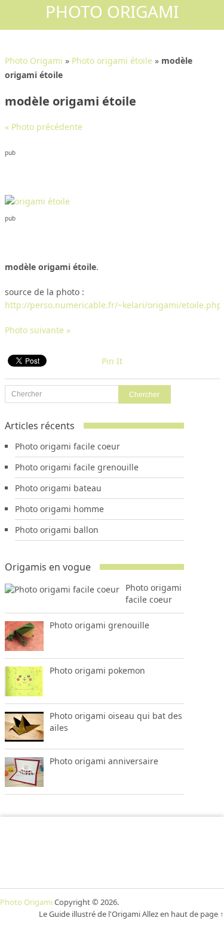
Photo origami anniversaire (104, 761)
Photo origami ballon (57, 529)
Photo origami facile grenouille (77, 467)
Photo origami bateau (58, 488)
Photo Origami (112, 11)
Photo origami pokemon (97, 670)
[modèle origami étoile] (37, 201)
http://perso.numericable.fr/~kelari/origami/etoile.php (113, 305)
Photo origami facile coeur (67, 446)
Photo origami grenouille (99, 625)
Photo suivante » (37, 330)
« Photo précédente (43, 126)
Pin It (112, 361)
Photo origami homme (59, 508)
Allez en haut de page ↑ (183, 914)
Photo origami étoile (112, 60)
